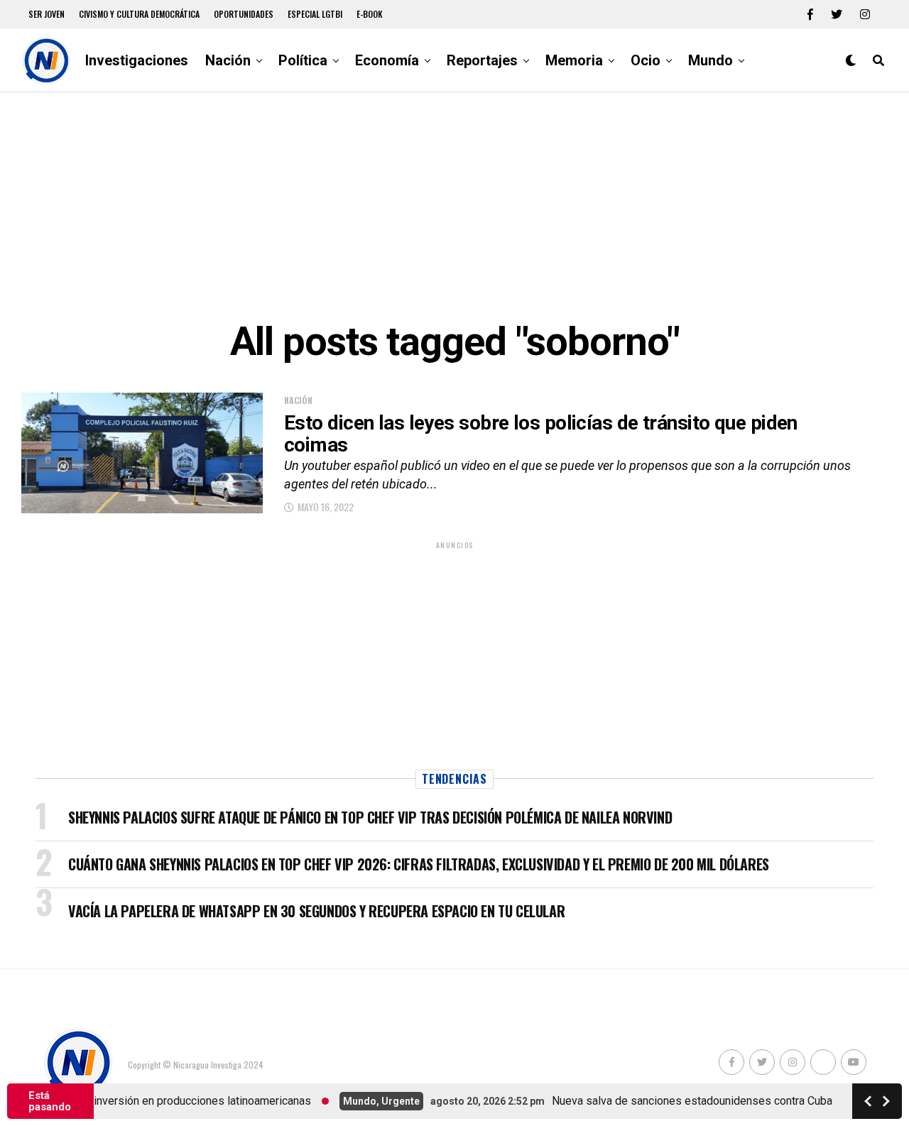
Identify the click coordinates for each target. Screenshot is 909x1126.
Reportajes (482, 60)
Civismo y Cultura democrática (139, 14)
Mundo (710, 60)
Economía (387, 60)
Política (302, 60)
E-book (369, 14)
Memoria (574, 60)
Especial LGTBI (315, 14)
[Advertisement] (454, 205)
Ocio (645, 60)
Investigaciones (136, 60)
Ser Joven (46, 14)
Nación (228, 60)
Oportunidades (243, 14)
